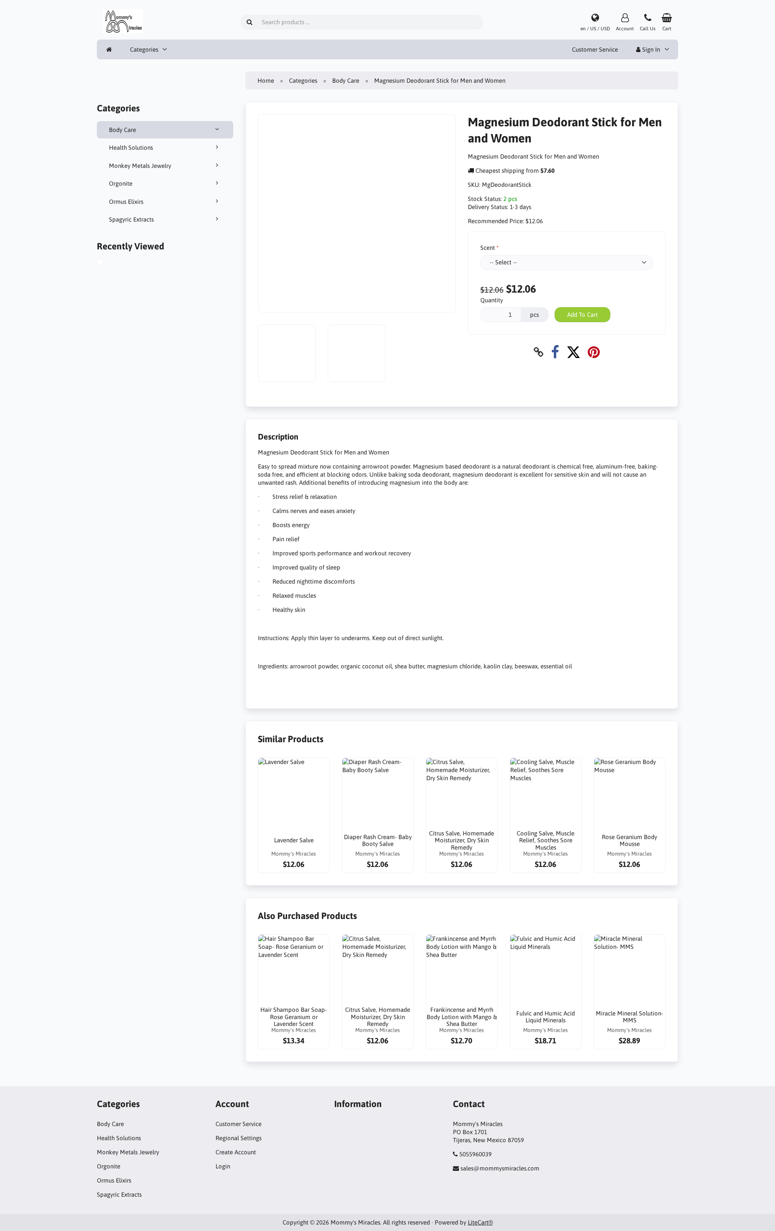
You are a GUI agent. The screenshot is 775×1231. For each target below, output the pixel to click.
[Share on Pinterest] (594, 352)
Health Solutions (131, 147)
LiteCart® (480, 1222)
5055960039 (475, 1154)
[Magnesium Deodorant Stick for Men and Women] (109, 263)
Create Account (236, 1152)
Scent (487, 247)
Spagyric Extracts (131, 219)
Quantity (491, 300)
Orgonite (120, 183)
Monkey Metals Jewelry (140, 165)
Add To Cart (582, 314)
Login (223, 1166)
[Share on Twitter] (573, 352)
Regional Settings (239, 1138)
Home (266, 80)
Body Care (122, 129)
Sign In (650, 49)
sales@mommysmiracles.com (500, 1168)
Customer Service (595, 49)
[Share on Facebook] (555, 352)
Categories (144, 49)
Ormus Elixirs (126, 201)
